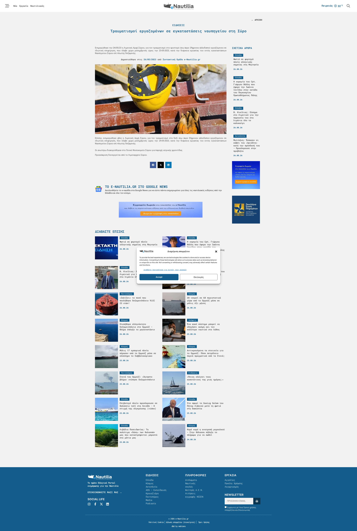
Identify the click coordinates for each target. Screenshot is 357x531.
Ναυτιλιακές (37, 6)
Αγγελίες (230, 479)
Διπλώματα (191, 479)
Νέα (15, 6)
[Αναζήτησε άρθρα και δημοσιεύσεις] (348, 6)
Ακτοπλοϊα (151, 486)
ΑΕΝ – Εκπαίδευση (156, 489)
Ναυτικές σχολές (190, 485)
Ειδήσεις (178, 25)
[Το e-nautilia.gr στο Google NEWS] (98, 189)
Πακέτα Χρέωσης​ (234, 483)
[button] (216, 251)
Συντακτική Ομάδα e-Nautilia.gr (181, 59)
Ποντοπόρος (152, 496)
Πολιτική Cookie (156, 522)
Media (149, 500)
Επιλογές (199, 277)
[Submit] (256, 501)
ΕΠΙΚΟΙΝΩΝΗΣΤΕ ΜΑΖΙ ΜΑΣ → (105, 492)
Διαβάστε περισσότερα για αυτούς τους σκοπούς (165, 270)
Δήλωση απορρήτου (174, 522)
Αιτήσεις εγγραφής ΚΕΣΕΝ (194, 495)
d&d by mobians (179, 526)
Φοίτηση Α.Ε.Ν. (194, 489)
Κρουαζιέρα (152, 493)
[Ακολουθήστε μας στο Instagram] (89, 504)
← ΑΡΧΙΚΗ (256, 19)
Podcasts (151, 503)
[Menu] (7, 6)
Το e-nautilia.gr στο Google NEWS (136, 186)
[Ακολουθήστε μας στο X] (101, 504)
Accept (159, 277)
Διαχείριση (189, 522)
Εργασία (23, 6)
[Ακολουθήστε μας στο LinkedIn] (107, 504)
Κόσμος (149, 483)
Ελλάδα (149, 479)
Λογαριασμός (232, 486)
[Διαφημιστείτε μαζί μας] (160, 210)
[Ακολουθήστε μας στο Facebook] (95, 504)
